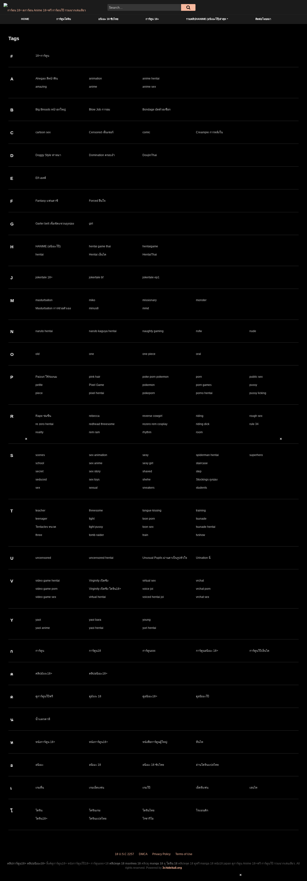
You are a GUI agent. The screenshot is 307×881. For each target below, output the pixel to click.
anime (93, 86)
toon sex (148, 527)
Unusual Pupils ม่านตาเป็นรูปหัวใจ (164, 557)
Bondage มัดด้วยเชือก (156, 109)
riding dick (202, 424)
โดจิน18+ (41, 818)
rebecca (94, 416)
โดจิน (38, 810)
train (145, 535)
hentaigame (150, 246)
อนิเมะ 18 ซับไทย (108, 19)
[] (188, 7)
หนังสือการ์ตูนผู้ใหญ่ (154, 742)
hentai (39, 254)
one (91, 354)
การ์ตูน (39, 650)
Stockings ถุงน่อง (207, 479)
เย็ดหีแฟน (202, 787)
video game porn (46, 588)
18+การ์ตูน (42, 55)
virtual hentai (97, 597)
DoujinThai (149, 155)
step (198, 471)
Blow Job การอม (99, 109)
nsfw (199, 331)
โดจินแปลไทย (97, 818)
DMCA (143, 854)
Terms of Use (183, 854)
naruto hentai (44, 331)
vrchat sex (202, 597)
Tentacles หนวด (45, 527)
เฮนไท (253, 787)
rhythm (146, 432)
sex (37, 487)
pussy (253, 385)
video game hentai (47, 580)
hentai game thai (100, 246)
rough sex (255, 416)
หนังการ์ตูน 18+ (45, 742)
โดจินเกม (94, 810)
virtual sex (149, 580)
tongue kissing (151, 510)
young (146, 619)
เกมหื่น (39, 787)
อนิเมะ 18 (95, 764)
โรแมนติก (202, 810)
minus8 (94, 308)
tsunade (201, 518)
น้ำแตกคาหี (42, 719)
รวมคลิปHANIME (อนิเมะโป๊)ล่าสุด (206, 19)
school (39, 463)
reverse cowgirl (152, 416)
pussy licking (257, 393)
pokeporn (148, 393)
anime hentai (150, 78)
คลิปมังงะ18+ (43, 673)
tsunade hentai (205, 527)
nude (252, 331)
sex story (94, 471)
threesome (96, 510)
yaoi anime (42, 628)
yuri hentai (149, 628)
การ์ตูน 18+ (152, 19)
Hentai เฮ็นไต (97, 254)
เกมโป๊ (146, 787)
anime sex (149, 86)
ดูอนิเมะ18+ (149, 696)
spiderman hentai (207, 455)
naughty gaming (153, 331)
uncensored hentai (101, 557)
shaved (147, 471)
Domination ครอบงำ (102, 155)
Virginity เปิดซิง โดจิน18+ (105, 588)
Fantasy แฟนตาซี (46, 200)
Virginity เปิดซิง (98, 580)
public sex (256, 376)
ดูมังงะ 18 (95, 696)
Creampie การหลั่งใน (209, 132)
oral (198, 354)
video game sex (45, 597)
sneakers (148, 487)
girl (91, 223)
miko (92, 300)
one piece (148, 354)
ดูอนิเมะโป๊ (202, 696)
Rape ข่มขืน (43, 416)
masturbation (44, 300)
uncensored (43, 557)
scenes (40, 455)
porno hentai (204, 393)
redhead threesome (102, 424)
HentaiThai (149, 254)
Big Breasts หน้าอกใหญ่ (50, 109)
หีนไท (199, 742)
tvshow (200, 535)
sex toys (94, 479)
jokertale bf (96, 277)
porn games (204, 385)
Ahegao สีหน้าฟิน (46, 78)
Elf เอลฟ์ (40, 178)
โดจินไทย (148, 810)
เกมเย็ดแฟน (96, 787)
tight (91, 518)
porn (199, 376)
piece (39, 393)
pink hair (94, 376)
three (38, 535)
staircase (202, 463)
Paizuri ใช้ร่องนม (46, 376)
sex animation (98, 455)
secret (39, 471)
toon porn (148, 518)
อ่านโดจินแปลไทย (207, 764)
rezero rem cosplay (154, 424)
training (201, 510)
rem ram (94, 432)
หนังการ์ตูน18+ (98, 742)
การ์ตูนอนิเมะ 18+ (207, 650)
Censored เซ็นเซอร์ (101, 132)
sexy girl (147, 463)
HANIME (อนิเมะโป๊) (48, 246)
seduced (41, 479)
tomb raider (96, 535)
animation (95, 78)
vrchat (200, 580)
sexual (93, 487)
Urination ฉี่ (203, 557)
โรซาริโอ (148, 818)
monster (201, 300)
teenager (41, 518)
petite (39, 385)
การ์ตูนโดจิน (63, 19)
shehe (146, 479)
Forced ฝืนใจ (97, 200)
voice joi (147, 588)
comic (146, 132)
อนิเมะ (39, 764)
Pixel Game (96, 385)
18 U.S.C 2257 (124, 854)
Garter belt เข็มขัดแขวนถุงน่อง (54, 223)
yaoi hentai (96, 628)
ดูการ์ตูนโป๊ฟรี (44, 696)
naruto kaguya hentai (103, 331)
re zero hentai (44, 424)
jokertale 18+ (44, 277)
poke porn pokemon (155, 376)
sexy (145, 455)
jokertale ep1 (150, 277)
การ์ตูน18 (95, 650)
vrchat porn (203, 588)
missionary (149, 300)
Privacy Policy (161, 854)
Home (25, 19)
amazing (41, 86)
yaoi (38, 619)
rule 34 (254, 424)
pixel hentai (96, 393)
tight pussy (96, 527)
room (199, 432)
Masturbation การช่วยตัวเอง (53, 308)
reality (39, 432)
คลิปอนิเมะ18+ (98, 673)
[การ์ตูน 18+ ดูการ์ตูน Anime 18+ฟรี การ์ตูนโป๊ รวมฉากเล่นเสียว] (45, 7)
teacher (40, 510)
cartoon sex (43, 132)
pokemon (148, 385)
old (37, 354)
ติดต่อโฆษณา (263, 19)
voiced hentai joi (153, 597)
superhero (256, 455)
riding (199, 416)
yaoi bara (95, 619)
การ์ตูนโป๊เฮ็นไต (259, 650)
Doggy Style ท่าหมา (48, 155)
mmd (145, 308)
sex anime (95, 463)
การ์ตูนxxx (148, 650)
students (201, 487)
